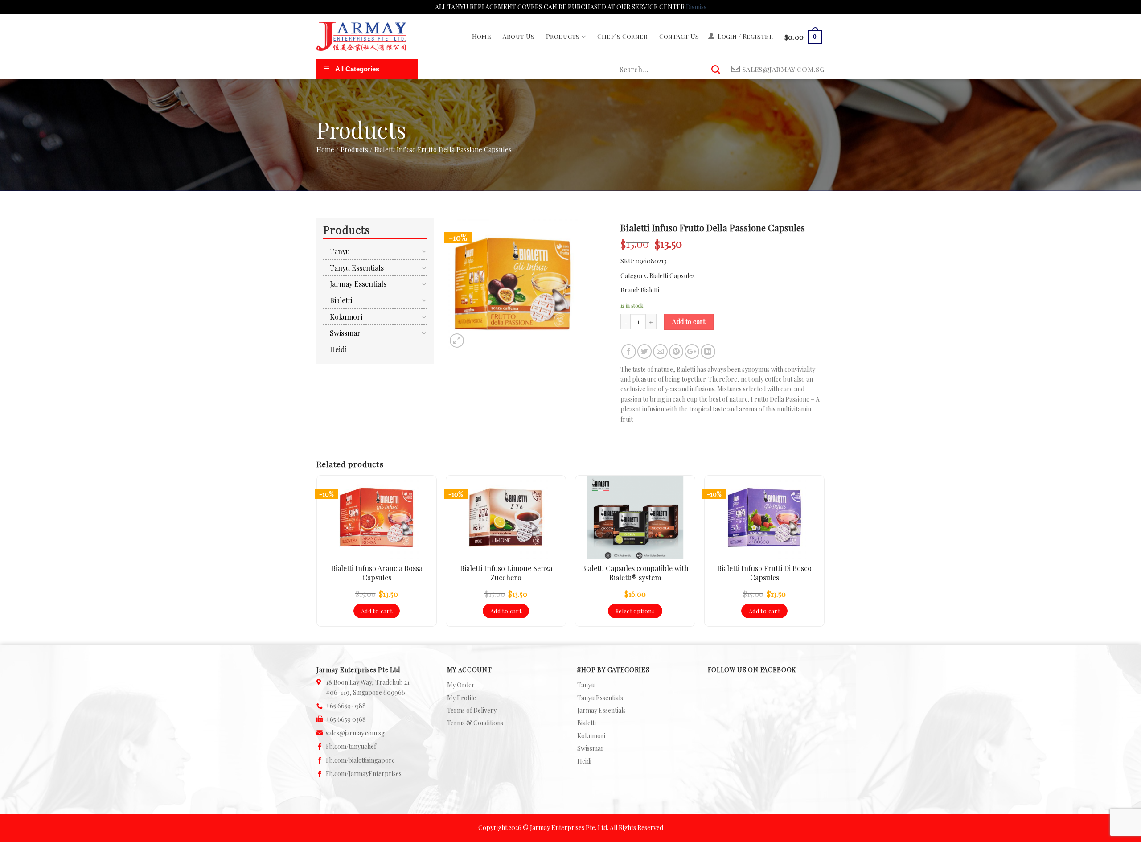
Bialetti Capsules (672, 275)
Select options (635, 611)
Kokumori (346, 316)
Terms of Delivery (472, 710)
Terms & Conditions (475, 723)
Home (481, 36)
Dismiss (696, 7)
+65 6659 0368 (346, 719)
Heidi (338, 349)
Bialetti (649, 290)
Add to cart (689, 321)
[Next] (824, 554)
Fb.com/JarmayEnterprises (364, 773)
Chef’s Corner (622, 36)
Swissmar (345, 332)
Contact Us (679, 36)
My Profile (461, 698)
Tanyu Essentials (357, 267)
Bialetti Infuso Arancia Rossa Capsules (377, 573)
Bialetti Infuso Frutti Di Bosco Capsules (764, 573)
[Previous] (317, 554)
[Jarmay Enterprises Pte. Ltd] (361, 36)
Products (562, 36)
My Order (461, 685)
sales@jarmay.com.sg (355, 733)
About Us (518, 36)
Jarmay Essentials (358, 283)
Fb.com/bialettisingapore (360, 760)
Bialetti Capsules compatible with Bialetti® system (635, 573)
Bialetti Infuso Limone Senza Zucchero (506, 573)
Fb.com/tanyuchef (351, 746)
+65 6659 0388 (346, 706)
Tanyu (340, 251)
